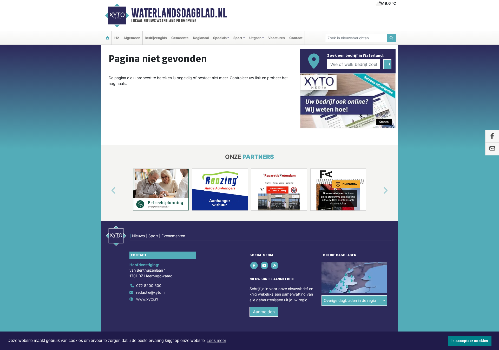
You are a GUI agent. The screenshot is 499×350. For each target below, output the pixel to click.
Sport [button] (237, 38)
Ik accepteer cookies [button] (469, 341)
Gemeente (180, 38)
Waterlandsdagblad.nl (179, 13)
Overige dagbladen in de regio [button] (350, 300)
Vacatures (276, 38)
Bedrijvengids (156, 38)
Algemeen (131, 38)
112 (116, 38)
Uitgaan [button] (255, 38)
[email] (492, 149)
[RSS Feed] (275, 265)
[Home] (107, 38)
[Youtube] (265, 265)
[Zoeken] (391, 38)
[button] (107, 190)
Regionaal (201, 38)
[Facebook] (255, 265)
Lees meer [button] (216, 340)
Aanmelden (264, 311)
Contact (296, 38)
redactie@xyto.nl (150, 292)
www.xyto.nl (147, 299)
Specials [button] (220, 38)
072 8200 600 (148, 285)
